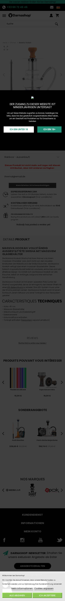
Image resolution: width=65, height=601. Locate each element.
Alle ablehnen (17, 595)
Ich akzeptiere (47, 595)
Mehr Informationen (22, 588)
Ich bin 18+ (49, 129)
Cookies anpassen (44, 588)
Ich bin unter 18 (19, 129)
